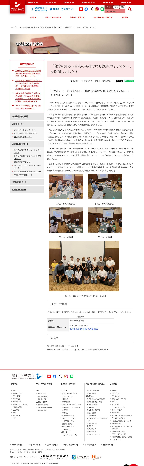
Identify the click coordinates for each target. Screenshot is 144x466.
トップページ (15, 27)
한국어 (33, 452)
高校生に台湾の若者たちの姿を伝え (84, 329)
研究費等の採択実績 (93, 410)
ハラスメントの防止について (71, 404)
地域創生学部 (42, 393)
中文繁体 (27, 452)
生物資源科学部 (43, 396)
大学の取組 (16, 399)
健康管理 (65, 410)
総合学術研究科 (43, 405)
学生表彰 (65, 413)
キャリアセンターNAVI (69, 435)
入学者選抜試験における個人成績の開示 (122, 428)
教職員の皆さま (126, 2)
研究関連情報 (91, 393)
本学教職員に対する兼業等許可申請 (97, 419)
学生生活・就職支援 (77, 17)
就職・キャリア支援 (118, 431)
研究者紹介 (90, 407)
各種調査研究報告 (68, 415)
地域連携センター (20, 182)
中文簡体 (19, 452)
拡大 (116, 7)
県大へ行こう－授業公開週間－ (122, 415)
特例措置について (118, 424)
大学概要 (33, 17)
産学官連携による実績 (94, 402)
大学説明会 (115, 404)
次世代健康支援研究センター (25, 133)
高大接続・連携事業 (118, 418)
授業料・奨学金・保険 (119, 434)
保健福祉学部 (42, 399)
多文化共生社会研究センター (25, 130)
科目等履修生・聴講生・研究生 (122, 437)
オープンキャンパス (118, 407)
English (12, 452)
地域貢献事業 (91, 415)
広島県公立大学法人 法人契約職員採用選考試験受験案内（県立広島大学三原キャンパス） (28, 73)
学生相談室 (66, 402)
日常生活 (65, 399)
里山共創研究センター (23, 137)
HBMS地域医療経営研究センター (27, 172)
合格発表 (115, 401)
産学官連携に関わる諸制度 (96, 399)
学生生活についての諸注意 (71, 407)
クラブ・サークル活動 (69, 393)
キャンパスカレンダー (69, 418)
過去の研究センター (21, 144)
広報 (14, 412)
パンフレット (116, 439)
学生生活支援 (66, 429)
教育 (14, 418)
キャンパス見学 (117, 410)
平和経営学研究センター (24, 175)
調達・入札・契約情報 (20, 404)
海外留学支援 (91, 431)
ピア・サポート (67, 396)
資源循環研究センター (23, 162)
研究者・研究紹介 (93, 390)
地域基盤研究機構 (30, 27)
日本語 (39, 452)
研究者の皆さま (108, 2)
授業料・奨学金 (67, 424)
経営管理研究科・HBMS (46, 407)
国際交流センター (93, 423)
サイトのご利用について (18, 449)
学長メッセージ (18, 393)
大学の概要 (16, 396)
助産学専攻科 (42, 410)
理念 (14, 390)
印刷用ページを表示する (82, 81)
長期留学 (90, 426)
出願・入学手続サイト (119, 399)
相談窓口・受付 (92, 404)
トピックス (16, 415)
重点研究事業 (91, 413)
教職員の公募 (17, 407)
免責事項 (31, 449)
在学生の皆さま (51, 2)
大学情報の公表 (18, 401)
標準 (122, 7)
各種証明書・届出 (68, 421)
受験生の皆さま (33, 2)
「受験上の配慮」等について (121, 421)
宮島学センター (19, 189)
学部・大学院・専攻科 (53, 17)
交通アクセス (50, 449)
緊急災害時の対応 (68, 426)
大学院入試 (115, 396)
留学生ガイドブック (93, 434)
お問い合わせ (60, 449)
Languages (112, 11)
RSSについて (39, 449)
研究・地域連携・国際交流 (102, 17)
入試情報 (125, 17)
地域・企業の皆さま (89, 2)
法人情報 (16, 410)
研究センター (18, 124)
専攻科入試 (115, 393)
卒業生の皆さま (69, 2)
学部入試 (115, 390)
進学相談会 (115, 412)
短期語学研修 (91, 429)
